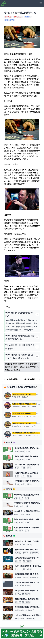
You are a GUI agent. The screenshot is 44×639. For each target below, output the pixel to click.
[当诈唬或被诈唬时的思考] (8, 608)
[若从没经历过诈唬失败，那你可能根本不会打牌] (8, 567)
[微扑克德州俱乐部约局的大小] (8, 449)
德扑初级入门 (29, 610)
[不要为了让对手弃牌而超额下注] (8, 551)
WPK (16, 451)
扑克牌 (17, 468)
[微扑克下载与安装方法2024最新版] (8, 458)
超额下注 (18, 553)
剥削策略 (18, 577)
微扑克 (22, 451)
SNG (16, 618)
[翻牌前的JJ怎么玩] (8, 600)
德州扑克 (18, 545)
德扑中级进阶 (27, 545)
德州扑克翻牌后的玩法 (13, 379)
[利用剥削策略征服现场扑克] (8, 575)
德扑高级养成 (34, 553)
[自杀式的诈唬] (8, 559)
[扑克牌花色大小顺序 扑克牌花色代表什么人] (8, 482)
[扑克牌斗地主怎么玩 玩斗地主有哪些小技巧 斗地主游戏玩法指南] (8, 474)
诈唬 (16, 610)
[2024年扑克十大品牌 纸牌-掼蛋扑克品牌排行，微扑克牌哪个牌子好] (8, 466)
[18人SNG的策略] (8, 616)
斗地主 (23, 468)
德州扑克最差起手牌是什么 (31, 379)
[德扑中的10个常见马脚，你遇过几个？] (8, 543)
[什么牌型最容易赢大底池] (8, 592)
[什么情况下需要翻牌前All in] (8, 584)
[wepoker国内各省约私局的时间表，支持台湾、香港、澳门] (8, 496)
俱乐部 (28, 451)
